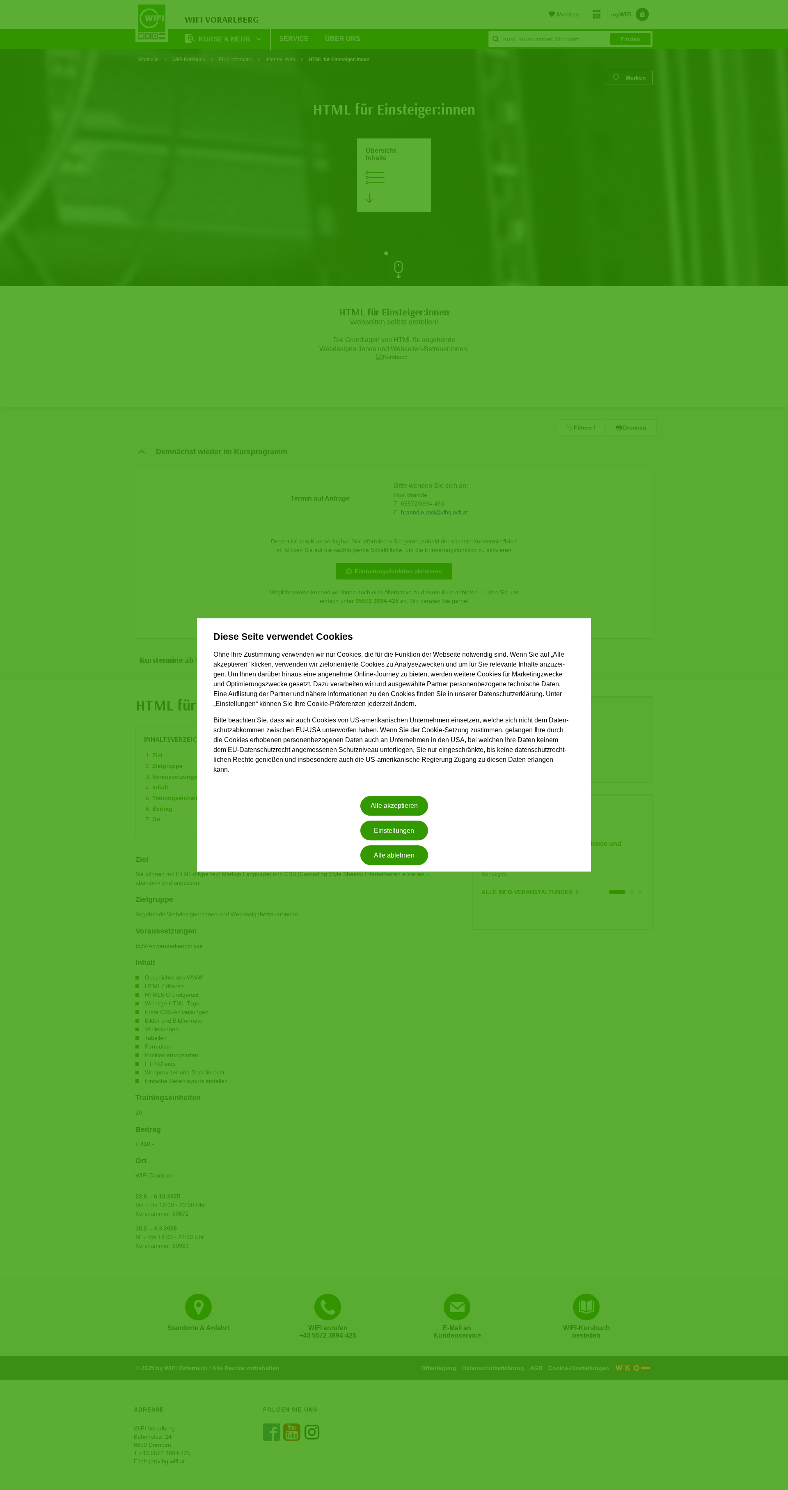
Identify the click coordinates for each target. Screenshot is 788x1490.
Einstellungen (394, 830)
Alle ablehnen (394, 855)
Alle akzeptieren (394, 805)
